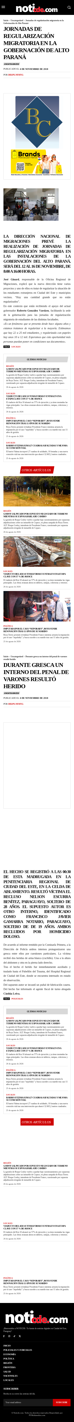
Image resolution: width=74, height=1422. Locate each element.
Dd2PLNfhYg (15, 74)
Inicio (5, 20)
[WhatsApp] (30, 81)
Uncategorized (17, 20)
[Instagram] (9, 1336)
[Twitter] (14, 81)
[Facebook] (6, 81)
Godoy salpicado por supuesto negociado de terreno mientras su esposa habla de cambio (33, 370)
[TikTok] (14, 1336)
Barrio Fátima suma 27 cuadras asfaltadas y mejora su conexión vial (36, 446)
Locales (16, 347)
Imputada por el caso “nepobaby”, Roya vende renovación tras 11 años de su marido (33, 422)
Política (10, 418)
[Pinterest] (22, 81)
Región (10, 366)
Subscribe (61, 1402)
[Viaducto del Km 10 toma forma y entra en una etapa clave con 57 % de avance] (37, 551)
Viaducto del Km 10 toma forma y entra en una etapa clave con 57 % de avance (33, 397)
